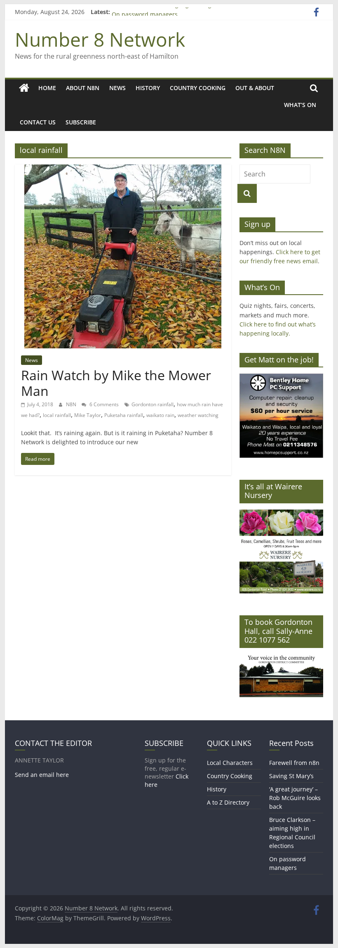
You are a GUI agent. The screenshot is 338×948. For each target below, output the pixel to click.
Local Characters (230, 763)
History (148, 88)
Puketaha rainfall (123, 415)
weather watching (198, 415)
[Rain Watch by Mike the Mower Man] (122, 169)
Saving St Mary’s (291, 776)
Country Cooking (197, 88)
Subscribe (81, 122)
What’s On (300, 105)
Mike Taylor (87, 415)
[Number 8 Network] (24, 88)
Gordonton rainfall (152, 404)
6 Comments (103, 404)
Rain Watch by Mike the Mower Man (116, 383)
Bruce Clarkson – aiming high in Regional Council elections (193, 12)
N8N (71, 404)
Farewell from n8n (294, 763)
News (117, 88)
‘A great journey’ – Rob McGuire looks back (295, 797)
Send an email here (42, 775)
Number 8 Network (100, 39)
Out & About (254, 88)
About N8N (82, 88)
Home (47, 88)
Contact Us (38, 122)
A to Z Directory (228, 802)
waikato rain (160, 415)
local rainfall (57, 415)
